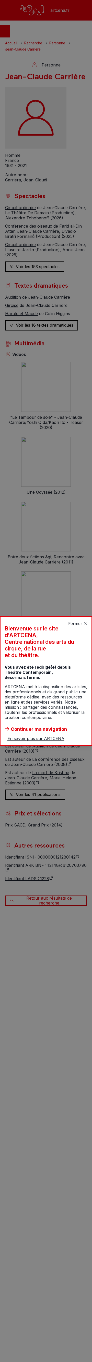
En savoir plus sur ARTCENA (35, 738)
